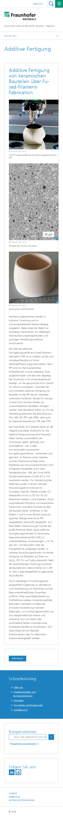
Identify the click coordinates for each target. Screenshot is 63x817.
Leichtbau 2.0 (20, 710)
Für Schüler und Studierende (28, 705)
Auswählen (51, 737)
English (38, 4)
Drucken (17, 658)
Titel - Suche (51, 3)
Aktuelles (19, 700)
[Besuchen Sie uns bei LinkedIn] (12, 772)
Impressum (14, 797)
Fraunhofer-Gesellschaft (23, 743)
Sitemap (13, 793)
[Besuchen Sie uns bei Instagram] (18, 772)
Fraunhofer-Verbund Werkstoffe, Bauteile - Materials (29, 26)
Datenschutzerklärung (22, 800)
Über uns (18, 687)
